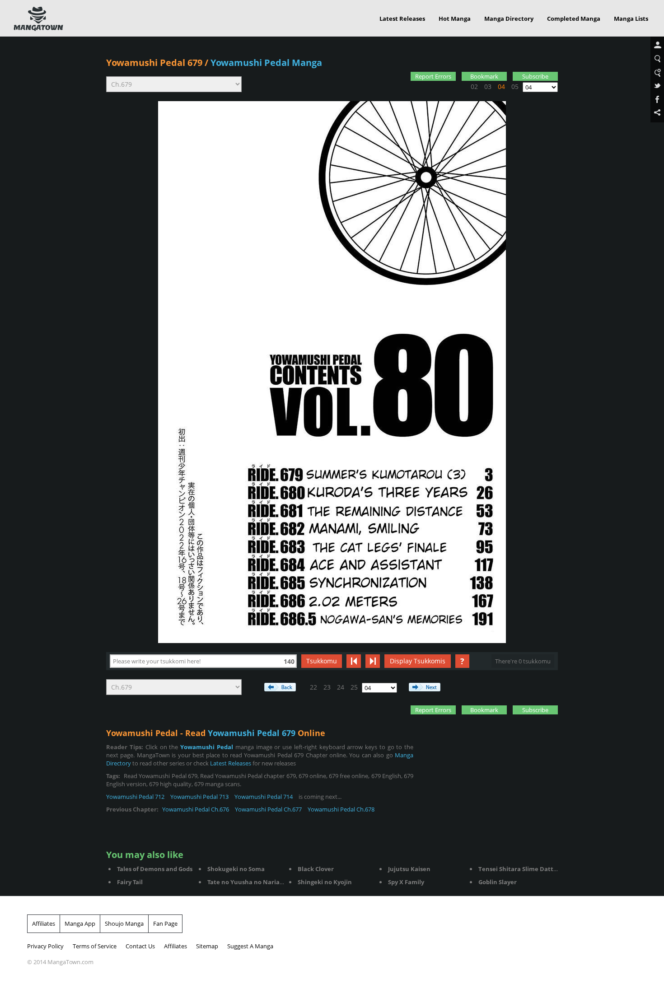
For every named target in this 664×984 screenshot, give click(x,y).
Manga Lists (631, 18)
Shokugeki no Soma (236, 869)
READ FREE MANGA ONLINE (38, 19)
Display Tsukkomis (417, 661)
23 (327, 687)
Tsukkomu (321, 661)
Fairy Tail (130, 882)
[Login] (657, 45)
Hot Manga (455, 18)
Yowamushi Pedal (206, 747)
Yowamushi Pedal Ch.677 (268, 809)
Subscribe (535, 76)
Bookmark (484, 76)
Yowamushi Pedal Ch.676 (195, 809)
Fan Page (165, 923)
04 (501, 86)
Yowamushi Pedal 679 (154, 62)
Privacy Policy (45, 946)
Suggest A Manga (250, 946)
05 (515, 86)
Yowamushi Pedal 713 (199, 797)
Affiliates (43, 923)
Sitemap (207, 946)
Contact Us (140, 946)
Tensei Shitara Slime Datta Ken (524, 869)
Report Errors (433, 76)
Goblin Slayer (497, 882)
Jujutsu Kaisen (409, 869)
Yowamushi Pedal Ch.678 (341, 809)
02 (474, 86)
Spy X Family (406, 882)
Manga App (80, 923)
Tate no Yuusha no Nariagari (249, 882)
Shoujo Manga (124, 923)
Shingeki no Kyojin (325, 882)
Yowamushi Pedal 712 (135, 797)
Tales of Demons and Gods (154, 869)
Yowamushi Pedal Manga (266, 62)
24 (340, 687)
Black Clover (316, 869)
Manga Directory (508, 18)
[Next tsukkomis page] (372, 661)
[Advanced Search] (657, 72)
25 (354, 687)
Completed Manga (573, 18)
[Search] (657, 59)
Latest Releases (402, 18)
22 (313, 687)
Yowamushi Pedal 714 (263, 797)
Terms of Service (95, 946)
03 (487, 86)
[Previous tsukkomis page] (353, 661)
